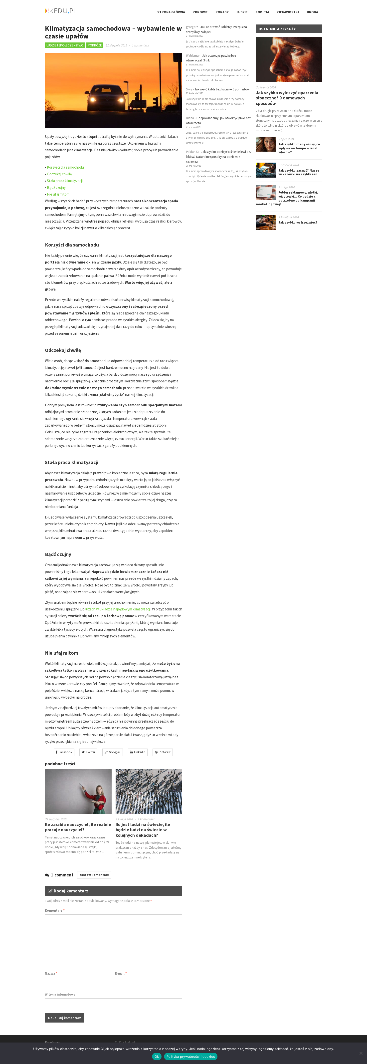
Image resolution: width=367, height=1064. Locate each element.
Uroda (312, 12)
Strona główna (171, 12)
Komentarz (55, 910)
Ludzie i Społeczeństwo (64, 45)
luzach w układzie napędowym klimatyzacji (118, 609)
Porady (222, 12)
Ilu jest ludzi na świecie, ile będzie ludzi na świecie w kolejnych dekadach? (143, 829)
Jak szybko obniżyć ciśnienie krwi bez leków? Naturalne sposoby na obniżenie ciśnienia (218, 157)
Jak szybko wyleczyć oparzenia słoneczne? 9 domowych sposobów (287, 98)
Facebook (65, 752)
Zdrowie (200, 12)
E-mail (121, 973)
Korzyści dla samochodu (65, 167)
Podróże (95, 45)
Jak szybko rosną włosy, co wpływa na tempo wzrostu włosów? (299, 148)
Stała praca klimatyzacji (65, 180)
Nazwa (51, 973)
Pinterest (165, 752)
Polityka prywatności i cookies (191, 1057)
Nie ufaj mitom (58, 194)
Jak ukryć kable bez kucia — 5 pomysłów (221, 89)
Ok (157, 1057)
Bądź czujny (56, 187)
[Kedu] (76, 12)
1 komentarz (140, 45)
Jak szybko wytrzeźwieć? (297, 222)
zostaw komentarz (94, 875)
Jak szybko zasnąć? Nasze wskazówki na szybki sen (298, 172)
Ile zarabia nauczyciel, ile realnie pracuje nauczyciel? (78, 827)
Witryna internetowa (60, 994)
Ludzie (242, 12)
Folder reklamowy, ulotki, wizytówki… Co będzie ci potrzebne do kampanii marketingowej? (287, 198)
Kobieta (262, 12)
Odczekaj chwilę (59, 174)
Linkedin (139, 752)
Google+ (115, 752)
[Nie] (360, 1053)
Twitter (90, 752)
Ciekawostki (288, 12)
